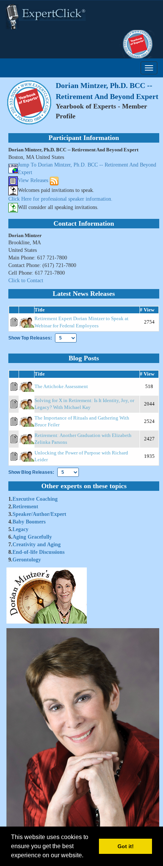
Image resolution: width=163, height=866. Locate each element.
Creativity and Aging (37, 544)
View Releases (33, 180)
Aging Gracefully (32, 537)
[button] (86, 856)
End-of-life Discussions (38, 552)
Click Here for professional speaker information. (60, 199)
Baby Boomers (29, 522)
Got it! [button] (126, 846)
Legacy (20, 529)
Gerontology (27, 560)
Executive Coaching (35, 499)
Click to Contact (25, 280)
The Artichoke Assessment (61, 386)
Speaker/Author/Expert (39, 514)
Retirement (25, 506)
